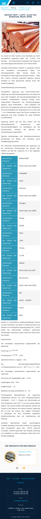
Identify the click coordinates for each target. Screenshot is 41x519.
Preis (8, 478)
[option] (20, 457)
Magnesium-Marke (24, 452)
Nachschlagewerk (28, 478)
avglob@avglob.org (21, 501)
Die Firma (15, 478)
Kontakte (20, 483)
